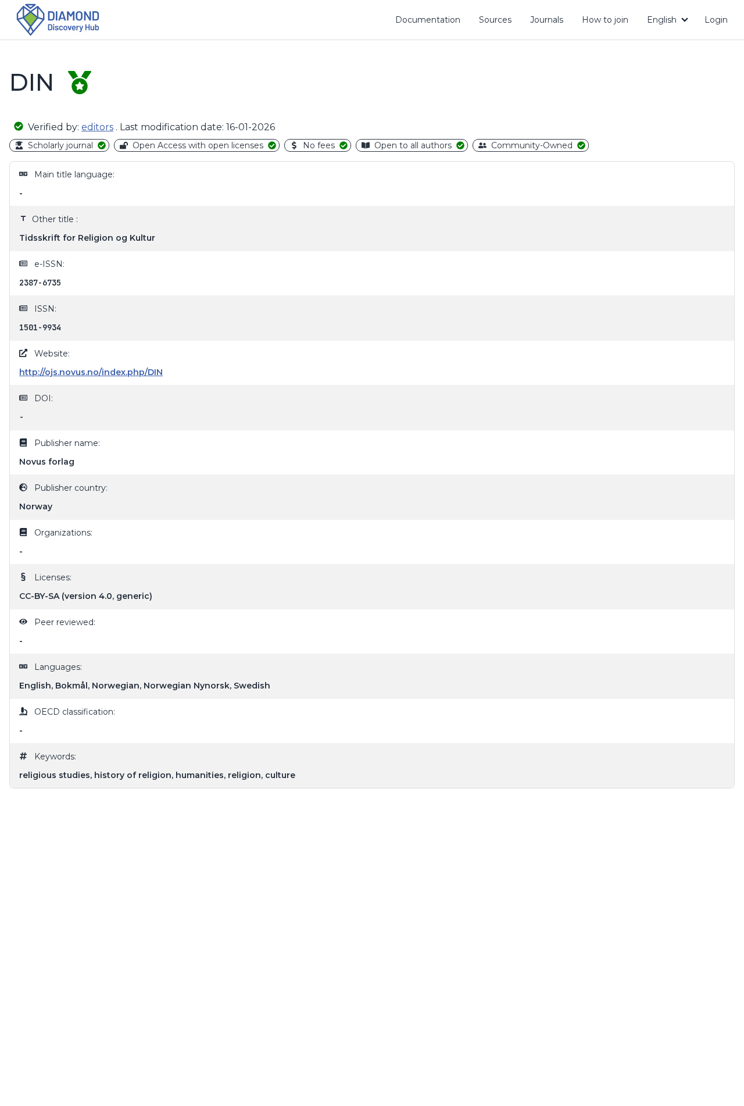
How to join (609, 22)
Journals (546, 20)
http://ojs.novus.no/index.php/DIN (91, 372)
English (662, 20)
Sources (495, 20)
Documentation (432, 22)
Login (716, 20)
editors (97, 127)
